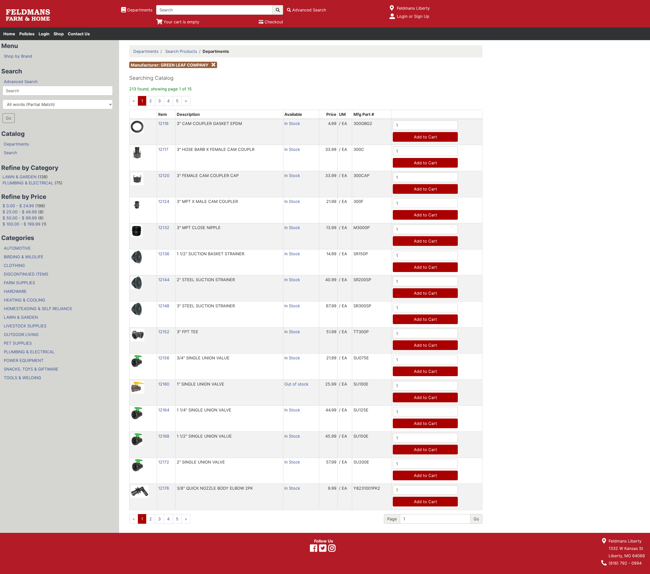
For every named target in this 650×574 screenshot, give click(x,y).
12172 (163, 462)
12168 (163, 436)
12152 (163, 331)
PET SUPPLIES (18, 343)
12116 (163, 123)
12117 (163, 149)
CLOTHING (14, 265)
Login (44, 33)
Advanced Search (21, 81)
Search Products (181, 51)
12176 (163, 488)
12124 (163, 201)
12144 (163, 279)
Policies (27, 33)
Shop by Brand (18, 56)
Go (8, 118)
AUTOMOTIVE (17, 248)
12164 (163, 409)
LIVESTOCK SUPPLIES (25, 325)
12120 (163, 175)
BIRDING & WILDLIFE (23, 256)
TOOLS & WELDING (22, 377)
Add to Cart (425, 136)
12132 (163, 227)
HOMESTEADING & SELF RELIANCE (38, 308)
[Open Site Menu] (391, 8)
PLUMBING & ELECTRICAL (28, 182)
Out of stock (296, 384)
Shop (59, 33)
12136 (163, 253)
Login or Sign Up (413, 16)
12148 (163, 305)
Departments (16, 144)
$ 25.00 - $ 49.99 (20, 211)
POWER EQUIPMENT (23, 360)
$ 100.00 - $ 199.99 (21, 224)
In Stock (292, 123)
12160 (163, 384)
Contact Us (79, 33)
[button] (137, 126)
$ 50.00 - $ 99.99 (20, 217)
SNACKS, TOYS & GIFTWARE (31, 369)
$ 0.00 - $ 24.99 (18, 205)
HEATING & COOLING (24, 299)
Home (9, 33)
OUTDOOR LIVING (21, 334)
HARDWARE (15, 291)
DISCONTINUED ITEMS (26, 274)
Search (10, 152)
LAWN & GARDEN (20, 176)
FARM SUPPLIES (19, 282)
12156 (163, 357)
